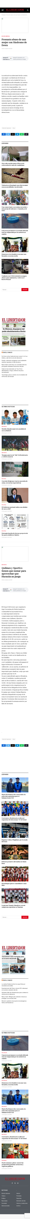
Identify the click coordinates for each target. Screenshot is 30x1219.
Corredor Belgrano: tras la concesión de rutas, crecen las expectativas (14, 482)
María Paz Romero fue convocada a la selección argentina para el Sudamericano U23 (14, 796)
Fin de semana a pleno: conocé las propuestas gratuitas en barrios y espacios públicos (12, 1164)
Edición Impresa (6, 36)
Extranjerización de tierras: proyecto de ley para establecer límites (15, 534)
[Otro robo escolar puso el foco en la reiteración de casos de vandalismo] (15, 153)
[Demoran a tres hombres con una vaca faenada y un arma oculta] (15, 244)
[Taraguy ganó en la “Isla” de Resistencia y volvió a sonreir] (15, 443)
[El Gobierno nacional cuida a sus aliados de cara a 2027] (15, 495)
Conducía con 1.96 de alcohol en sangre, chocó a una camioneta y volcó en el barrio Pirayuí (14, 277)
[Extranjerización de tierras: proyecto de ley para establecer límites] (15, 521)
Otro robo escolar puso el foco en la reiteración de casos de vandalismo (13, 164)
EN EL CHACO (7, 352)
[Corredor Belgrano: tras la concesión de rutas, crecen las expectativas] (15, 469)
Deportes (4, 564)
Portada (3, 14)
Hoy (14, 128)
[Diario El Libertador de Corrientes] (15, 10)
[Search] (27, 10)
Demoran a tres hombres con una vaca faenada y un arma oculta (14, 255)
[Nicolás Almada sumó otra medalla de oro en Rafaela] (15, 417)
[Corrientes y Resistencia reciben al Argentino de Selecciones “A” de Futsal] (15, 808)
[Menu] (3, 10)
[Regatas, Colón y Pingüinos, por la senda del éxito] (15, 830)
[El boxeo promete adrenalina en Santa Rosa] (15, 852)
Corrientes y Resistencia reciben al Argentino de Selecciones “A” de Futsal (14, 819)
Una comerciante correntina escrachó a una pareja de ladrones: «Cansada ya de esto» (14, 208)
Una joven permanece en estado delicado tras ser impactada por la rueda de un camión (15, 232)
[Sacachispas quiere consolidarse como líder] (15, 873)
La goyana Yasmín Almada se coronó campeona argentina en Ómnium (13, 906)
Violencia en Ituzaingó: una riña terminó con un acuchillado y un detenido (15, 186)
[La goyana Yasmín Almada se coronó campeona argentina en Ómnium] (15, 895)
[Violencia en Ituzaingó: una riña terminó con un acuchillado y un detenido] (15, 175)
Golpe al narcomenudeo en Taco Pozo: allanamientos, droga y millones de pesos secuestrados (13, 370)
